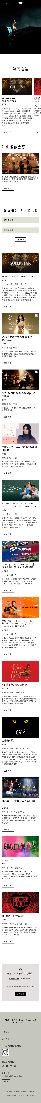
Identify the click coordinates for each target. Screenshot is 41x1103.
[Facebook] (7, 1066)
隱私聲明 (17, 1092)
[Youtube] (11, 1066)
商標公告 (9, 1092)
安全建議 (24, 1092)
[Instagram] (3, 1066)
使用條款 (31, 1092)
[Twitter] (15, 1066)
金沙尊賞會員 (14, 978)
